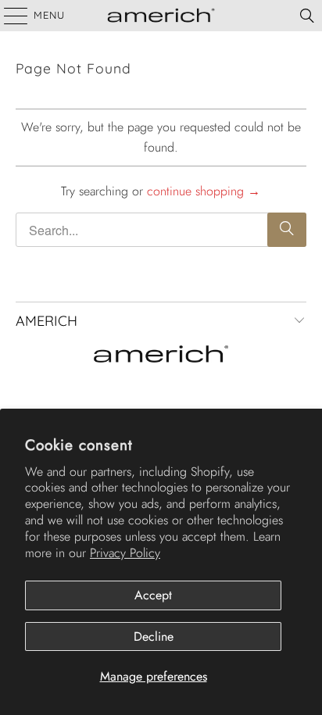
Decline (154, 636)
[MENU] (8, 15)
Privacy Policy (125, 553)
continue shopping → (203, 191)
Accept (153, 595)
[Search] (307, 15)
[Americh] (161, 15)
